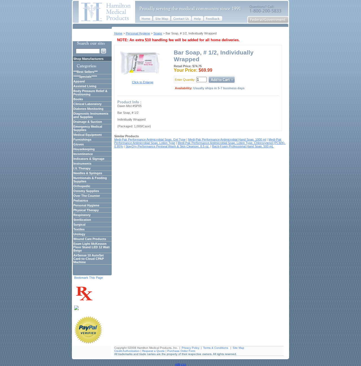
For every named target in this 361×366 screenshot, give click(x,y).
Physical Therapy (86, 210)
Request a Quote (153, 350)
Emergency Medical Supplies (87, 128)
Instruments (82, 163)
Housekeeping (84, 149)
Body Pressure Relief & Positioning (90, 92)
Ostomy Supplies (86, 191)
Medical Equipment (87, 134)
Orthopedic (81, 186)
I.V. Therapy (82, 168)
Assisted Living (84, 86)
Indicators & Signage (88, 158)
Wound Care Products (89, 239)
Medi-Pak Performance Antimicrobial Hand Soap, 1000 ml (227, 139)
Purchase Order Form (181, 350)
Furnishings (82, 139)
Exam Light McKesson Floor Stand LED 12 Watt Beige (91, 247)
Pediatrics (80, 200)
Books (78, 99)
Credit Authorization (127, 350)
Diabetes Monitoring (88, 108)
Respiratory (82, 215)
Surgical (79, 224)
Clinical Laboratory (87, 104)
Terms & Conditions (215, 347)
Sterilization (82, 219)
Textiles (79, 229)
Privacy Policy (190, 347)
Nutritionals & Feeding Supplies (90, 179)
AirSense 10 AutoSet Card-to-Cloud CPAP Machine (88, 259)
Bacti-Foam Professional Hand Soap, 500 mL (243, 146)
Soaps (157, 33)
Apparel (79, 81)
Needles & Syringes (87, 173)
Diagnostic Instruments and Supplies (90, 115)
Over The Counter (86, 195)
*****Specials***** (85, 76)
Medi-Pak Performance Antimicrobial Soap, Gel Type (150, 139)
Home (118, 33)
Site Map (238, 347)
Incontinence (83, 154)
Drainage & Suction (87, 121)
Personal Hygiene (138, 33)
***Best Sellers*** (85, 71)
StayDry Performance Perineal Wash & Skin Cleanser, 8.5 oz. (168, 146)
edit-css (180, 364)
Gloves (78, 144)
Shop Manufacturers (88, 58)
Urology (79, 234)
